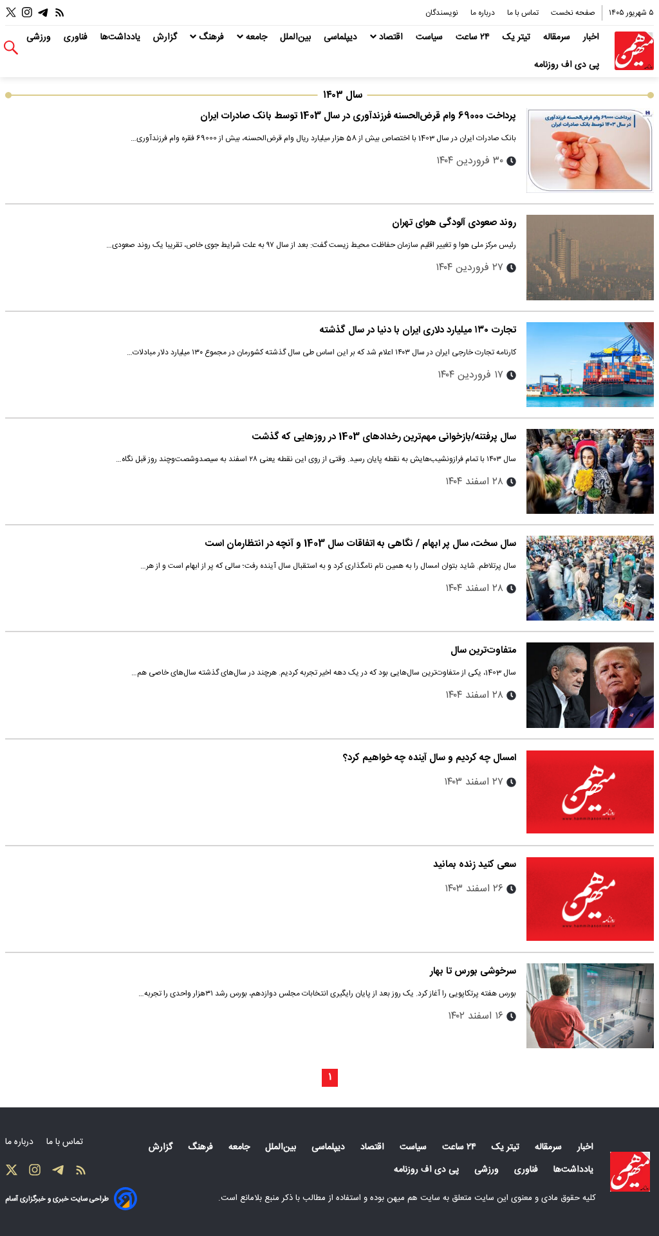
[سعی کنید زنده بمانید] (590, 899)
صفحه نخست (573, 12)
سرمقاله (558, 37)
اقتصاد (390, 37)
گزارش (166, 37)
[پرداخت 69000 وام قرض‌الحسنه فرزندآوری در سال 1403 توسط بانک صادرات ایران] (590, 150)
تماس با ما (524, 12)
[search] (11, 48)
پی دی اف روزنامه (568, 65)
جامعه (256, 37)
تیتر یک (518, 37)
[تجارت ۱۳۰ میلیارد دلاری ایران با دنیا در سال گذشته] (590, 364)
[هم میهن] (634, 51)
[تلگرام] (43, 12)
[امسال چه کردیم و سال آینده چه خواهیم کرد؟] (590, 792)
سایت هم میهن (413, 1198)
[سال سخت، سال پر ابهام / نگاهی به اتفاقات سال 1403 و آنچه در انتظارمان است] (590, 578)
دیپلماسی (342, 37)
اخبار (592, 37)
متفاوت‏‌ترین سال (483, 650)
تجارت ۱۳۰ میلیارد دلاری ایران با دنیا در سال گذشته (418, 330)
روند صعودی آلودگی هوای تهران (454, 223)
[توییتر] (11, 12)
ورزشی (39, 37)
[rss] (60, 12)
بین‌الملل (296, 37)
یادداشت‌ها (121, 37)
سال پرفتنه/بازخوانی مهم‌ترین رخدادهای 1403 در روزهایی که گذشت (384, 437)
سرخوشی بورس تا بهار (473, 971)
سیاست (430, 37)
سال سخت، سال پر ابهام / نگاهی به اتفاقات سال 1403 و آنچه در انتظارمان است (360, 544)
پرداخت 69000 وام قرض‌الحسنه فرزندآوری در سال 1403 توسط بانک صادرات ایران (358, 116)
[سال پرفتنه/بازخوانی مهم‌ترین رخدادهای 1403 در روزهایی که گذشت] (590, 471)
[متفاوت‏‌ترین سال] (590, 684)
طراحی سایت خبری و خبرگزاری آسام (57, 1199)
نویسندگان (442, 12)
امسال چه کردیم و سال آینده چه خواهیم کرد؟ (429, 758)
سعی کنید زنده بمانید (474, 865)
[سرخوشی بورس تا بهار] (590, 1005)
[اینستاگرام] (27, 12)
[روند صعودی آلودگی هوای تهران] (590, 257)
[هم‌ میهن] (630, 1172)
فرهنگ (211, 37)
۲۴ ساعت (474, 37)
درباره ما (483, 12)
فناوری (77, 37)
